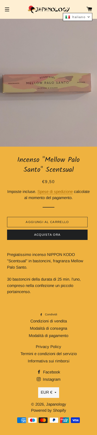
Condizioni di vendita (48, 321)
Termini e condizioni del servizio (48, 354)
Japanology (56, 404)
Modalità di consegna (48, 328)
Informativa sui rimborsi (48, 361)
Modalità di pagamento (48, 335)
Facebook (51, 372)
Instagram (51, 379)
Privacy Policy (48, 347)
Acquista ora (47, 234)
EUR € (46, 392)
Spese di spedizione (55, 191)
